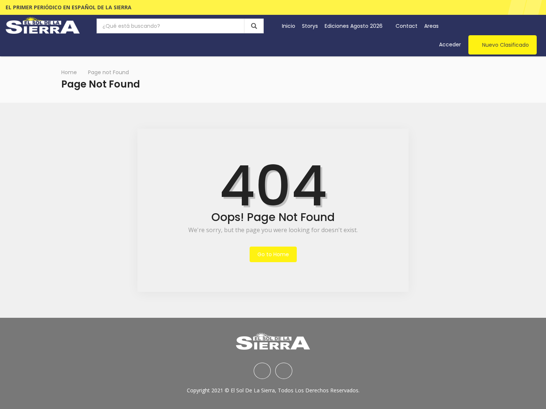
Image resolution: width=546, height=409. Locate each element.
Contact (406, 26)
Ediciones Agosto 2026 (354, 26)
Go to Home (273, 254)
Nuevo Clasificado (505, 45)
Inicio (288, 26)
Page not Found (108, 72)
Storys (310, 26)
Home (69, 72)
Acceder (450, 44)
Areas (432, 26)
